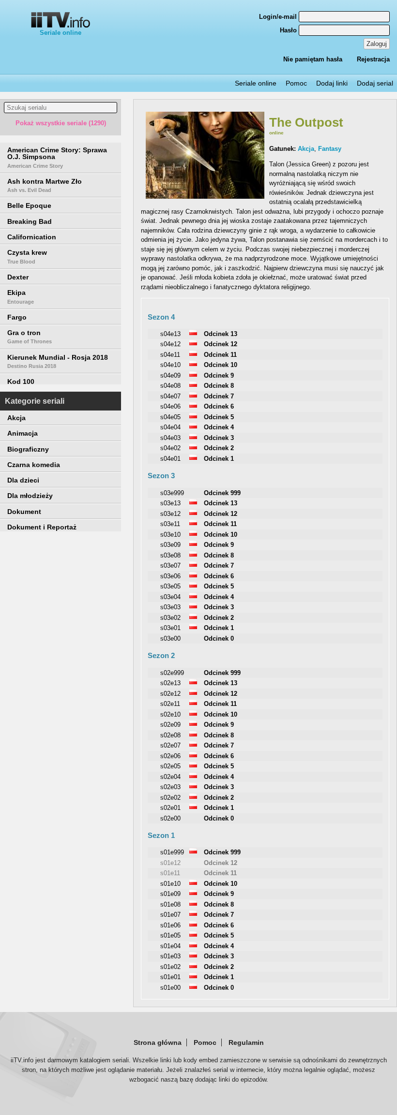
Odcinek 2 (219, 448)
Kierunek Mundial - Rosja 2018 (57, 361)
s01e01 (170, 977)
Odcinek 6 (219, 406)
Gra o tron (29, 336)
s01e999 (172, 852)
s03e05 (170, 586)
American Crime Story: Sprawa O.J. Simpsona (57, 157)
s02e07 (170, 745)
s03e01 (170, 627)
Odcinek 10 (220, 364)
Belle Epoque (29, 205)
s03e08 (170, 555)
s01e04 (170, 946)
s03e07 (170, 565)
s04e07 (170, 396)
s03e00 (170, 638)
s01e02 (170, 966)
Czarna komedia (33, 465)
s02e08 (170, 735)
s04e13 (170, 333)
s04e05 (170, 417)
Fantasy (329, 148)
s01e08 (170, 904)
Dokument (24, 511)
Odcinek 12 (220, 344)
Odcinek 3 (219, 437)
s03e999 (172, 493)
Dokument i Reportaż (41, 527)
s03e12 (170, 513)
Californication (31, 237)
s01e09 (170, 893)
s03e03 (170, 607)
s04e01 (170, 458)
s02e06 (170, 756)
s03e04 (170, 597)
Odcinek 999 (222, 493)
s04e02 (170, 448)
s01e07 (170, 914)
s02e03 (170, 787)
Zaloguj (376, 43)
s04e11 (170, 354)
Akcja (16, 418)
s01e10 (170, 883)
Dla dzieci (23, 480)
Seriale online (60, 32)
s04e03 (170, 437)
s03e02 (170, 617)
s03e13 (170, 503)
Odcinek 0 (219, 638)
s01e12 (170, 862)
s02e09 (170, 724)
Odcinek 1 (219, 458)
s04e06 (170, 406)
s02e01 (170, 807)
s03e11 (170, 524)
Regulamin (246, 1042)
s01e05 (170, 935)
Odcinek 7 (219, 396)
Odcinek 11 (220, 354)
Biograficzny (28, 449)
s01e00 (170, 987)
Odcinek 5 (219, 417)
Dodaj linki (332, 83)
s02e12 (170, 693)
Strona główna (158, 1042)
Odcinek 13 (220, 333)
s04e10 (170, 364)
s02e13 (170, 683)
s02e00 (170, 818)
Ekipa (20, 296)
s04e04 (170, 427)
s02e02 (170, 797)
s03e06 (170, 576)
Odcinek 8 (219, 385)
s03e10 (170, 534)
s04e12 (170, 344)
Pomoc (296, 83)
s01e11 (170, 873)
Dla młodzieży (30, 495)
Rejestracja (373, 59)
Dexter (18, 277)
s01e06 (170, 925)
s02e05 (170, 766)
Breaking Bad (29, 221)
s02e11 (170, 703)
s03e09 (170, 544)
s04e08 (170, 385)
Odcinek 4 (219, 427)
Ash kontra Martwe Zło (44, 185)
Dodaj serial (375, 83)
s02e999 (172, 672)
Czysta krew (27, 256)
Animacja (22, 433)
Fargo (17, 317)
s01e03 (170, 956)
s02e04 (170, 776)
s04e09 (170, 375)
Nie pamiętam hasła (312, 59)
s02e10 (170, 714)
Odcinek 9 (219, 375)
